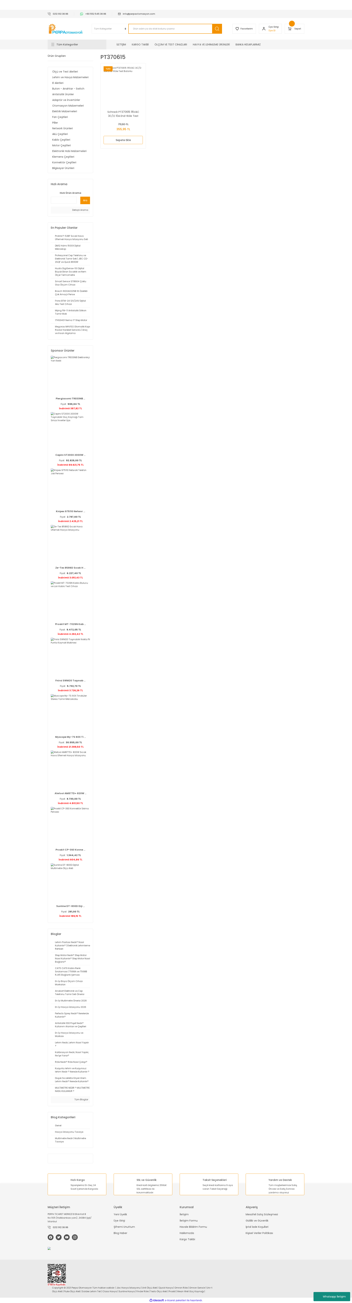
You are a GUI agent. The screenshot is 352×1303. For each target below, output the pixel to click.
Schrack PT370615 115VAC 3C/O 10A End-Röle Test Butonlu (123, 114)
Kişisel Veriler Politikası (259, 1233)
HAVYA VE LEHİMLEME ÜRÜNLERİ (211, 44)
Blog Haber (120, 1233)
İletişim (184, 1214)
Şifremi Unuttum (124, 1227)
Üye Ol (272, 30)
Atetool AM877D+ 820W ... (70, 793)
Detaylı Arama (80, 209)
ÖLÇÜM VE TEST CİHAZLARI (171, 44)
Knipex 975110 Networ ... (70, 511)
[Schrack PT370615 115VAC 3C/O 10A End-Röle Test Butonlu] (123, 85)
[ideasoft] (156, 1300)
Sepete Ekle (123, 140)
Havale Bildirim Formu (193, 1227)
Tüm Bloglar (81, 1099)
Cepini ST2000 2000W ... (70, 455)
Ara (85, 200)
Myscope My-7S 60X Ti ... (70, 737)
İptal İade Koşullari (257, 1227)
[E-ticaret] (175, 1300)
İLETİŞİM (121, 44)
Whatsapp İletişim (334, 1296)
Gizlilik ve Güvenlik (257, 1220)
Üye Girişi (119, 1220)
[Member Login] (264, 29)
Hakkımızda (187, 1233)
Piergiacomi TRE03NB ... (70, 398)
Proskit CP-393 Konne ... (70, 849)
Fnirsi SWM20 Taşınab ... (70, 680)
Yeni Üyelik (120, 1214)
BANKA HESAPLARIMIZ (248, 44)
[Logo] (66, 29)
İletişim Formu (189, 1220)
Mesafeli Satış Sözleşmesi (262, 1214)
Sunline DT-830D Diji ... (70, 906)
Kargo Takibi (187, 1239)
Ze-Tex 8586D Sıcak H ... (70, 567)
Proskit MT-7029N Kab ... (70, 624)
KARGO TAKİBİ (140, 44)
